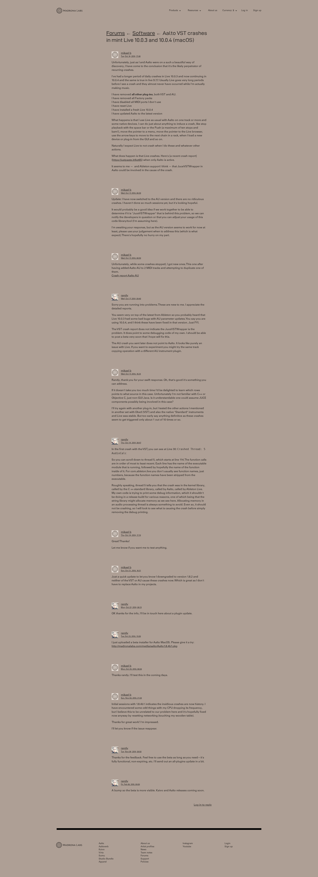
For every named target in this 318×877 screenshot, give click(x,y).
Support (145, 859)
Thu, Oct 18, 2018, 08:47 (131, 443)
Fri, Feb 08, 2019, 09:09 (130, 785)
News (143, 850)
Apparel (103, 862)
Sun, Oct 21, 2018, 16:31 (131, 571)
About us (212, 11)
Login (227, 844)
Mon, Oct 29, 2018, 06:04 (131, 669)
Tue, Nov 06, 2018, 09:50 (131, 752)
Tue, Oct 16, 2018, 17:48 (130, 56)
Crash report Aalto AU (125, 275)
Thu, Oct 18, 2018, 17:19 (131, 535)
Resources (193, 11)
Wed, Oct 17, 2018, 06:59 (131, 258)
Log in (244, 11)
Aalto (101, 844)
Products (173, 11)
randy (124, 295)
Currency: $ (228, 11)
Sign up (257, 11)
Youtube (187, 847)
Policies (144, 862)
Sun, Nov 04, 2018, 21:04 (131, 698)
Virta (101, 853)
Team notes (146, 853)
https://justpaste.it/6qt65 (127, 160)
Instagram (188, 844)
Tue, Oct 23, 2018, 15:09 (131, 636)
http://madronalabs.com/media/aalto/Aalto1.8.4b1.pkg (144, 646)
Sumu (102, 856)
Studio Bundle (106, 859)
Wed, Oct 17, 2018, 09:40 (131, 299)
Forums (115, 33)
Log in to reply (203, 805)
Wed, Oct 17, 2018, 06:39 (131, 193)
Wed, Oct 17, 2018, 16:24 (131, 374)
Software (143, 33)
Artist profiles (147, 847)
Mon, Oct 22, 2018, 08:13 (131, 607)
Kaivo (102, 850)
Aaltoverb (103, 847)
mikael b (126, 53)
